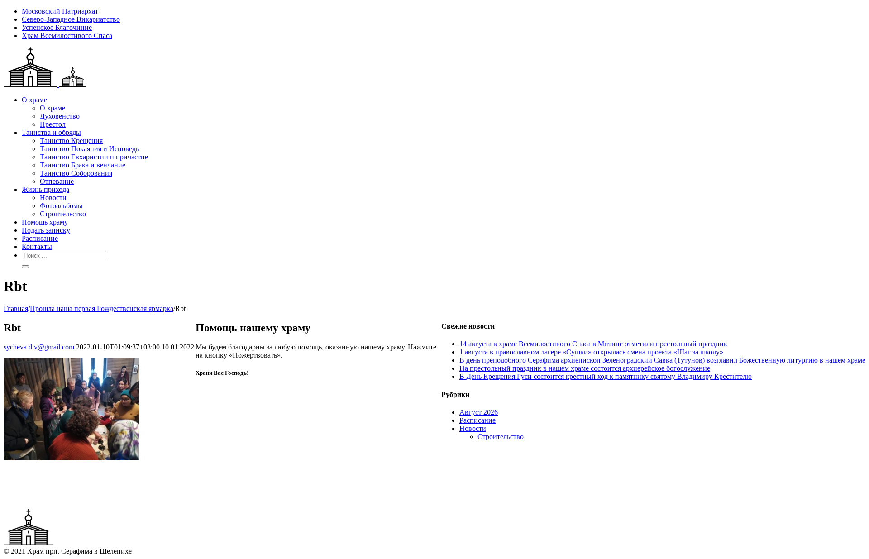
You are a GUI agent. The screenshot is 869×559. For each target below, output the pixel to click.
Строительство (500, 436)
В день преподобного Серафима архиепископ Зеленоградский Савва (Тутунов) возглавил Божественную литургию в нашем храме (662, 360)
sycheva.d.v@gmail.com (39, 347)
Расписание (477, 420)
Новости (472, 428)
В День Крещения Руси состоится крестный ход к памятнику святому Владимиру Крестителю (605, 376)
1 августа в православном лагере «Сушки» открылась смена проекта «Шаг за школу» (591, 352)
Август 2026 (478, 412)
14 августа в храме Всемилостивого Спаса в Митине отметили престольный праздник (593, 344)
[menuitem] (443, 11)
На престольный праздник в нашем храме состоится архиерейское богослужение (584, 368)
